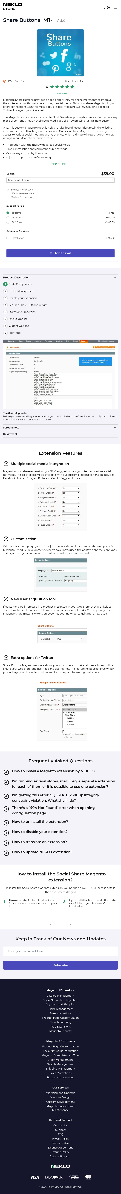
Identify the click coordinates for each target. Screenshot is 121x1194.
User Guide (58, 164)
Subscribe (60, 965)
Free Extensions (60, 1026)
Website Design (60, 1097)
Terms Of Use (60, 1143)
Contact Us (60, 1125)
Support (60, 1129)
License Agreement (60, 1147)
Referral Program (60, 1156)
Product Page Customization (60, 1017)
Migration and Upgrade (60, 1092)
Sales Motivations (61, 1013)
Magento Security (60, 1031)
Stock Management (60, 1059)
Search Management (60, 1064)
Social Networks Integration (60, 1000)
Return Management (60, 1077)
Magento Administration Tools (61, 1055)
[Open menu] (115, 7)
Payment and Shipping (60, 1004)
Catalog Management (60, 995)
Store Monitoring (60, 1022)
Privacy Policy (60, 1138)
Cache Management (61, 1008)
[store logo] (12, 6)
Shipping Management (60, 1068)
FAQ (60, 1134)
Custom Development (60, 1101)
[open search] (103, 7)
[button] (60, 89)
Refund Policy (60, 1152)
